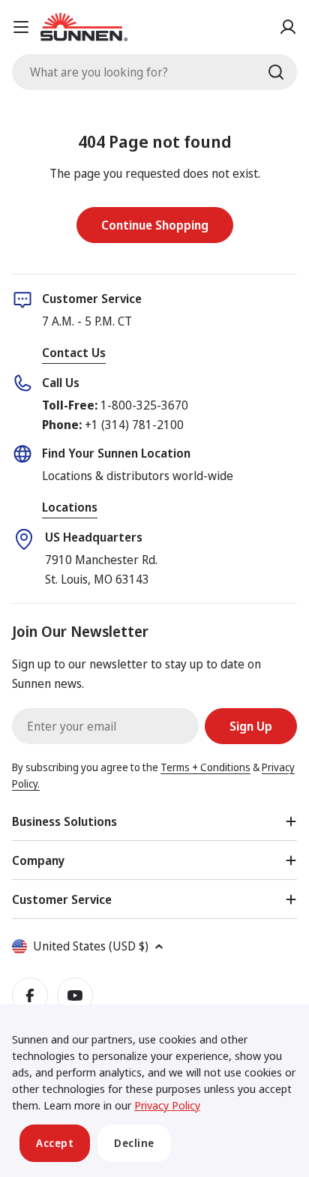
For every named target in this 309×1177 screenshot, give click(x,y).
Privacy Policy (167, 1104)
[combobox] (154, 72)
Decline (134, 1143)
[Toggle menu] (21, 27)
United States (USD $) (90, 946)
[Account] (288, 27)
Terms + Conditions (205, 767)
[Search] (276, 72)
